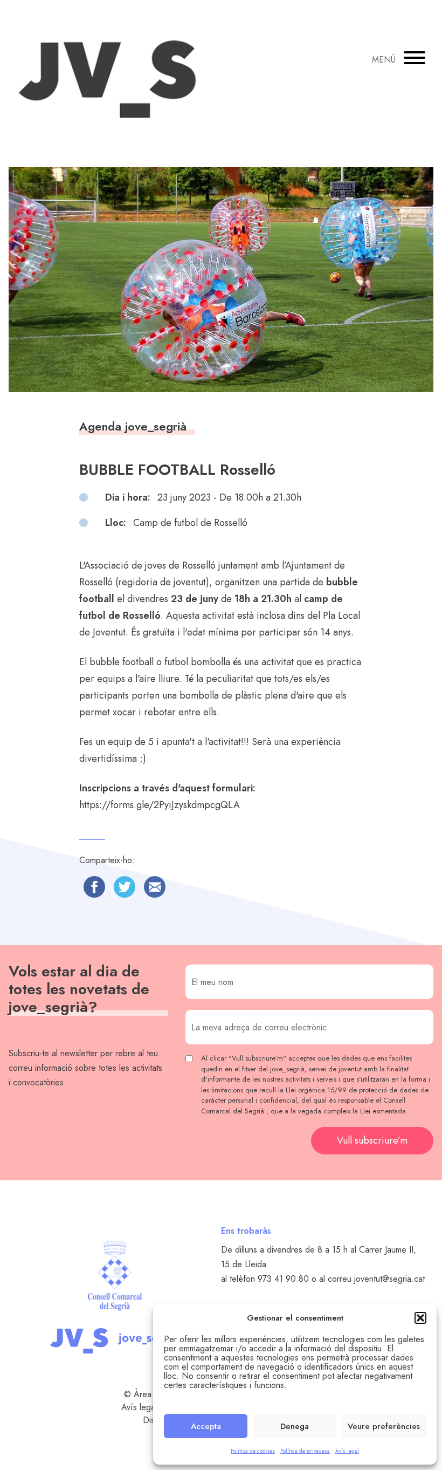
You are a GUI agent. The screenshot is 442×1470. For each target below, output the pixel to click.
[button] (420, 1317)
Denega (294, 1426)
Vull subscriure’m (372, 1140)
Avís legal (347, 1451)
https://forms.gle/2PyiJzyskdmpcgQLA (159, 805)
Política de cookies (253, 1451)
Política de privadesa (305, 1451)
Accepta (206, 1426)
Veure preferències (384, 1426)
